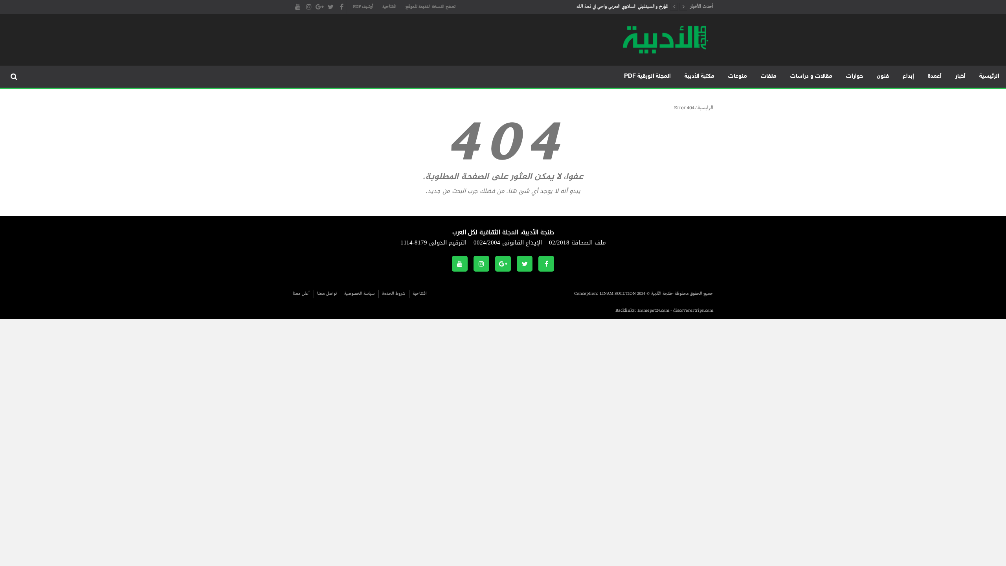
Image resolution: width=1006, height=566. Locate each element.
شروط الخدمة (393, 293)
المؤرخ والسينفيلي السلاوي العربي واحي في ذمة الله (622, 7)
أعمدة (935, 76)
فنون (883, 76)
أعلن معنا (301, 293)
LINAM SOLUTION (618, 293)
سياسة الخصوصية (359, 293)
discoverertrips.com (693, 310)
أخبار (960, 76)
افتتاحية (389, 6)
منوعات (737, 76)
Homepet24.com (653, 310)
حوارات (854, 76)
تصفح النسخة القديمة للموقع (430, 6)
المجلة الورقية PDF (647, 76)
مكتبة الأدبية (699, 76)
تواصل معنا (327, 293)
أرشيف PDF (363, 6)
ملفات (769, 76)
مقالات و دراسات (811, 76)
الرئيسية (989, 76)
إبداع (908, 76)
